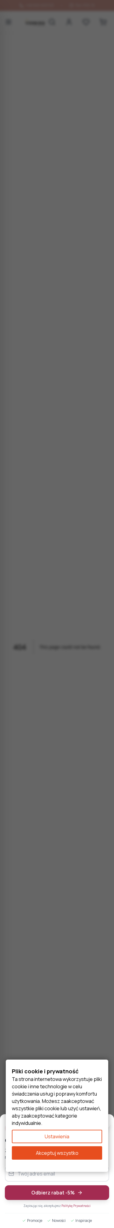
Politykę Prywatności (76, 1206)
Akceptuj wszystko (57, 1153)
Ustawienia (57, 1136)
